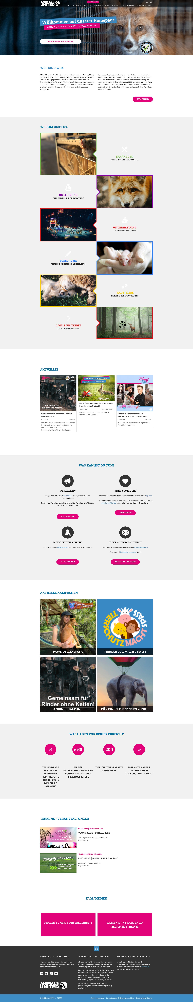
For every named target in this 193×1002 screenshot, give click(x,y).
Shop (150, 5)
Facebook (124, 552)
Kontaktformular (111, 998)
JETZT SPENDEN (93, 2)
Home (68, 5)
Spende (149, 496)
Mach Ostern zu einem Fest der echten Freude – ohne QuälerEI (96, 404)
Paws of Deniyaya (68, 651)
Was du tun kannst (127, 5)
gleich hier (145, 967)
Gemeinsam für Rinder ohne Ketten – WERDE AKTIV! (57, 415)
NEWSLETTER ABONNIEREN (125, 562)
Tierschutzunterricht (101, 5)
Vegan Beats (141, 5)
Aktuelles (87, 5)
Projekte (115, 5)
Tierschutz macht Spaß (125, 651)
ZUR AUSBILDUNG (67, 517)
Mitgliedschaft (62, 547)
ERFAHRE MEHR (143, 99)
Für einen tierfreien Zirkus (125, 709)
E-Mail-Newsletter (141, 547)
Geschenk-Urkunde (108, 503)
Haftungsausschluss (127, 998)
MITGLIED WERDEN (68, 562)
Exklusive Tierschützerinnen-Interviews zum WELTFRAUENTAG (132, 415)
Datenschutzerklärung (144, 998)
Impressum (100, 998)
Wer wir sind (77, 5)
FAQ (92, 998)
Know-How (67, 496)
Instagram (132, 552)
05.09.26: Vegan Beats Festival (60, 41)
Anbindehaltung (68, 709)
